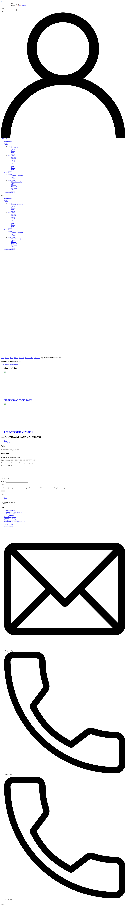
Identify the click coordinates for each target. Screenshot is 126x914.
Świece (13, 151)
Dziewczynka (11, 155)
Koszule (13, 177)
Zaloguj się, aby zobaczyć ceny (9, 364)
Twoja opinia (5, 478)
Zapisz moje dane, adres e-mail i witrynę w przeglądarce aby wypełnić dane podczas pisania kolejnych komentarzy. (34, 488)
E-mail (3, 484)
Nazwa (3, 481)
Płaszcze (13, 158)
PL (13, 2)
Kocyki (13, 154)
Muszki (13, 178)
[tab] (64, 441)
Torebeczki (14, 188)
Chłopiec (10, 146)
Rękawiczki (14, 186)
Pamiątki (10, 171)
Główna (16, 358)
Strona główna (8, 141)
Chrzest (6, 144)
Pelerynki (13, 185)
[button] (63, 195)
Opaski (13, 165)
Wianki (13, 191)
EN (12, 2)
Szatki (12, 152)
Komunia (6, 172)
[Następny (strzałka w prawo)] (3, 904)
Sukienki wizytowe (9, 192)
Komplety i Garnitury (17, 148)
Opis (5, 441)
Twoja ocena (5, 466)
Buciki (13, 149)
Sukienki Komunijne (16, 182)
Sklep (11, 358)
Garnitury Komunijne (17, 175)
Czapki (13, 163)
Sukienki (13, 157)
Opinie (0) (7, 442)
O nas (5, 143)
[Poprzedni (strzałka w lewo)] (1, 904)
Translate (23, 5)
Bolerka (13, 161)
